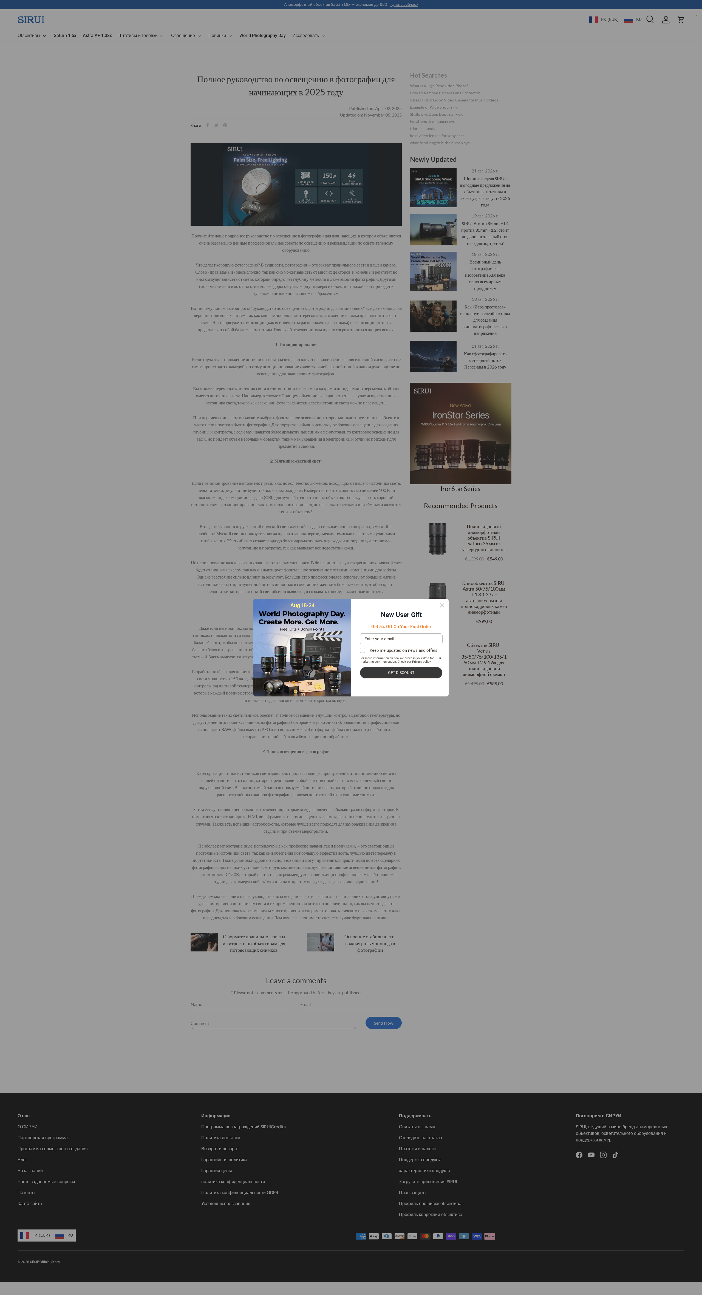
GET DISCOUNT (401, 672)
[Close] (442, 605)
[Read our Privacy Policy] (439, 659)
